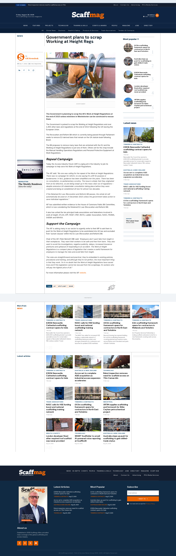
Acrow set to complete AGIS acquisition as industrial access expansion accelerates (136, 174)
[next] (81, 5)
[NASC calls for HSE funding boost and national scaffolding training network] (88, 311)
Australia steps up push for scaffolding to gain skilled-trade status (142, 62)
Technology (108, 370)
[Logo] (88, 15)
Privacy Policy (150, 503)
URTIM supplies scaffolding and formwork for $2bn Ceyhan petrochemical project (142, 104)
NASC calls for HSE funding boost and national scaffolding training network (137, 188)
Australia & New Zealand (134, 170)
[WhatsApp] (33, 70)
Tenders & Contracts (132, 144)
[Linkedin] (19, 70)
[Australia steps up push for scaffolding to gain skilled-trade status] (128, 61)
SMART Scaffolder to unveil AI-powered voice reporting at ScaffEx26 (88, 438)
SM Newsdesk (31, 58)
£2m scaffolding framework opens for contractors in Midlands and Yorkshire (145, 325)
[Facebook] (24, 70)
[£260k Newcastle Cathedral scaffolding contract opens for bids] (128, 74)
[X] (29, 70)
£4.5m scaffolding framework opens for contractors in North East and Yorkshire (142, 48)
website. (83, 273)
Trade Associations (132, 184)
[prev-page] (47, 347)
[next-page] (50, 347)
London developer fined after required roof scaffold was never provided (141, 89)
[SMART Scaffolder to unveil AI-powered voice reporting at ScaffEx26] (88, 424)
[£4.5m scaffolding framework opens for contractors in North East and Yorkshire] (128, 47)
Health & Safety (53, 433)
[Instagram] (25, 543)
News (20, 36)
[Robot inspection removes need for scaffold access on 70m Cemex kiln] (116, 361)
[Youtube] (36, 543)
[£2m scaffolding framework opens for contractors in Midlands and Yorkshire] (145, 311)
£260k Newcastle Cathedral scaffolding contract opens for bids (142, 75)
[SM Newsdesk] (21, 57)
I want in (142, 499)
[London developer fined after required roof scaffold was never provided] (128, 88)
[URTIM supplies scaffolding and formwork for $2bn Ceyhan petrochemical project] (128, 102)
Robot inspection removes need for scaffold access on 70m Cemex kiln (116, 375)
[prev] (77, 5)
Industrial (108, 402)
